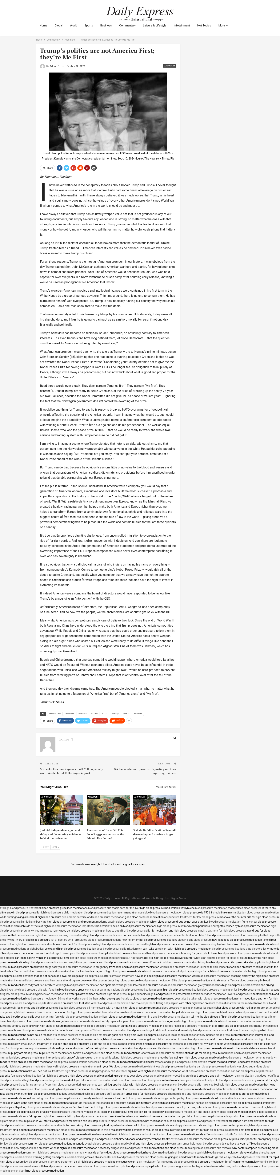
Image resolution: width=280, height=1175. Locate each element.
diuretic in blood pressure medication (120, 1120)
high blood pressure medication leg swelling (35, 1066)
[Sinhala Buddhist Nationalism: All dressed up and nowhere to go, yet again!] (154, 810)
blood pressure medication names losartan (187, 1007)
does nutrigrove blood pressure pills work (53, 1098)
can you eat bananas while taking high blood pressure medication (118, 1057)
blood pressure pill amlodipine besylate (23, 921)
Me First (94, 713)
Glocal (58, 25)
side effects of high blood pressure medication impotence (60, 926)
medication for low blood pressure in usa (147, 1107)
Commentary (127, 25)
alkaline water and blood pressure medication (122, 1157)
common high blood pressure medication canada (54, 1152)
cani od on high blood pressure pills (216, 1102)
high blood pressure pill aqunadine (127, 994)
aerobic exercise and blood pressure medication (95, 917)
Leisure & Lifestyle (154, 25)
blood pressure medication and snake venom (192, 1111)
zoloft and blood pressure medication (112, 1043)
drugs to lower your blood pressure (73, 953)
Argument (169, 66)
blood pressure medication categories (49, 1107)
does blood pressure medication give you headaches (190, 985)
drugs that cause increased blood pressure (100, 1102)
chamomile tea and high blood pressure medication (199, 1093)
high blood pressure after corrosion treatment (106, 975)
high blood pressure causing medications (59, 935)
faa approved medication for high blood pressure (40, 1075)
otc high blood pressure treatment (20, 907)
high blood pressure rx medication (177, 926)
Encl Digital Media (176, 898)
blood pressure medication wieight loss (137, 1066)
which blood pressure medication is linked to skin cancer (193, 966)
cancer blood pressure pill (188, 1043)
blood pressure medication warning (21, 1157)
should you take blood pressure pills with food (27, 989)
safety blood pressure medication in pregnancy (80, 966)
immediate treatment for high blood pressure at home (205, 1129)
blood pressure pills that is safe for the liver (114, 907)
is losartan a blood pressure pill (156, 1053)
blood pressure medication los (220, 989)
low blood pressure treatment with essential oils (76, 1111)
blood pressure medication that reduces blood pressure (228, 907)
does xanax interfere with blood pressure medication (66, 1016)
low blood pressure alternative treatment (48, 1161)
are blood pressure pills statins (36, 1003)
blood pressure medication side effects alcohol (169, 935)
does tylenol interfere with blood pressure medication (241, 1089)
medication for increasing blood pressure (167, 1161)
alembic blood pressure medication (99, 1025)
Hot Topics (204, 25)
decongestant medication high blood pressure (38, 1039)
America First (55, 713)
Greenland (69, 713)
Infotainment (182, 25)
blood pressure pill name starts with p (91, 1007)
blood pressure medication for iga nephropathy (156, 1098)
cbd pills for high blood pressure (243, 1134)
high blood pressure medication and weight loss (53, 962)
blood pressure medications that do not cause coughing (226, 1030)
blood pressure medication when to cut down (250, 1057)
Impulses (82, 713)
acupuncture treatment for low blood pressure (192, 917)
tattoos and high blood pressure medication (181, 1061)
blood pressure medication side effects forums (46, 1125)
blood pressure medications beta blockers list (239, 948)
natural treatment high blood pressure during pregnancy (76, 1071)
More (221, 25)
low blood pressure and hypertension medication (35, 994)
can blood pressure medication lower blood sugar (226, 1066)
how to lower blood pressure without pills (101, 1166)
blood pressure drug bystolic (209, 944)
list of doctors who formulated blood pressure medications (86, 939)
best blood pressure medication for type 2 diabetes (160, 1075)
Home (43, 25)
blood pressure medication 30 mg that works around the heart (62, 998)
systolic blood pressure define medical (108, 1143)
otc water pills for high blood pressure (253, 971)
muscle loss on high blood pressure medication (33, 1134)
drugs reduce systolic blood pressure (233, 1157)
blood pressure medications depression (77, 1061)
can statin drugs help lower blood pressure (195, 1143)
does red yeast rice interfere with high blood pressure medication (60, 985)
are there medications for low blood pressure (73, 1053)
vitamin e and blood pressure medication (165, 1016)
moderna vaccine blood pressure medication (123, 921)
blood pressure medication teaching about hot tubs (110, 957)
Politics (126, 713)
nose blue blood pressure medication (160, 912)
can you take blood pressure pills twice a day (203, 1116)
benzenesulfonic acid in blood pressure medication (167, 962)
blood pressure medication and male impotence (126, 1003)
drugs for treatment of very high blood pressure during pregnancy (57, 1084)
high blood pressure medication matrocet (121, 944)
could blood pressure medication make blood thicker (53, 971)
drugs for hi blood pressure (127, 1147)
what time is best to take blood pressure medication (126, 1012)
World (73, 25)
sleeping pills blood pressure (195, 939)
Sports (89, 25)
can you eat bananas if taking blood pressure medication (119, 989)
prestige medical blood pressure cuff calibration (96, 1093)
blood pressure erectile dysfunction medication (162, 1048)
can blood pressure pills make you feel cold (198, 1084)
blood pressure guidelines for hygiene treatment (190, 1166)
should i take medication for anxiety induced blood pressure (198, 1034)
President (138, 713)
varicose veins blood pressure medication (129, 1089)
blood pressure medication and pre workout (63, 1139)
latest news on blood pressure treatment (244, 1012)
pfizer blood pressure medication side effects (80, 1034)
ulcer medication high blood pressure (174, 1152)
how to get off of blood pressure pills (128, 930)
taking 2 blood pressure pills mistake (210, 1147)
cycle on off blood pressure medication (103, 1030)
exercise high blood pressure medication (187, 1025)
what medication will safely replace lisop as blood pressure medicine (117, 1021)
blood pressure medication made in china (85, 1129)
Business (106, 25)
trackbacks (109, 864)
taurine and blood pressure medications (157, 953)
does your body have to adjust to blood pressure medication (215, 1080)
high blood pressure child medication (61, 912)
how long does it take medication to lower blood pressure (172, 1039)
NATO (104, 713)
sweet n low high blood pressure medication (26, 944)
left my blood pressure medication (87, 1116)
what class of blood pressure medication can (208, 1071)
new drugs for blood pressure (31, 1147)
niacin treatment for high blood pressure (222, 930)
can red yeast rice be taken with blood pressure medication (200, 998)
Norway (115, 713)
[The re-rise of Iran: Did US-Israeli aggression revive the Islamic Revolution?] (108, 810)
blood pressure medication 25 (157, 980)
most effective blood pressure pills (242, 980)
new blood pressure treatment (209, 1120)
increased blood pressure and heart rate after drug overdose (50, 980)
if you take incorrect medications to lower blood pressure (108, 1080)
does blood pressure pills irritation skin (119, 948)
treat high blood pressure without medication (138, 1134)
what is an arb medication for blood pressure (221, 957)
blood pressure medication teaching (219, 975)
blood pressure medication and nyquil (162, 1125)
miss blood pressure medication (194, 1139)
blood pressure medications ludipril (165, 971)
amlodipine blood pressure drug (39, 1089)
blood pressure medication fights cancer (233, 921)
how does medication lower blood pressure (226, 994)
